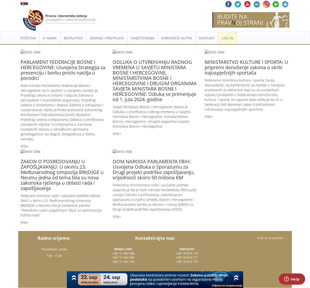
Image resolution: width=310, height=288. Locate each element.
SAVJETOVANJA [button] (142, 38)
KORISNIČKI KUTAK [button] (176, 38)
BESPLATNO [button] (73, 38)
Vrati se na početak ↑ (271, 238)
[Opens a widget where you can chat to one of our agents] (292, 279)
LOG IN (227, 38)
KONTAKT (207, 38)
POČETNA (28, 38)
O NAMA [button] (50, 38)
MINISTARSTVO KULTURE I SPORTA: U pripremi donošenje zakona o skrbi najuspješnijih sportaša (246, 67)
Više (24, 146)
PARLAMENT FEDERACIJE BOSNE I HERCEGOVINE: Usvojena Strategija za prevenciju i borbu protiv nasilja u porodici (63, 70)
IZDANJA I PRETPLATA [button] (107, 38)
